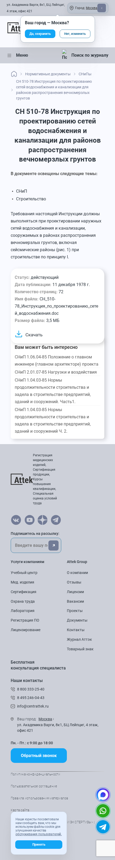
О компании (77, 572)
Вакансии (75, 601)
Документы (77, 620)
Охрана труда (23, 601)
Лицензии (75, 592)
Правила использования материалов (39, 798)
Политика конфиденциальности (35, 774)
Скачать (34, 334)
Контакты (76, 630)
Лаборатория (22, 611)
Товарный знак (80, 649)
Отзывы (74, 582)
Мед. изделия (22, 582)
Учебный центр (24, 572)
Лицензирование (25, 630)
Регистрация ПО (25, 620)
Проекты (75, 611)
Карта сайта (20, 810)
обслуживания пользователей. (39, 834)
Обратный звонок (39, 755)
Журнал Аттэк (79, 639)
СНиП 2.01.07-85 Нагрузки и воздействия (56, 372)
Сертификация (23, 592)
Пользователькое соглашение (34, 786)
